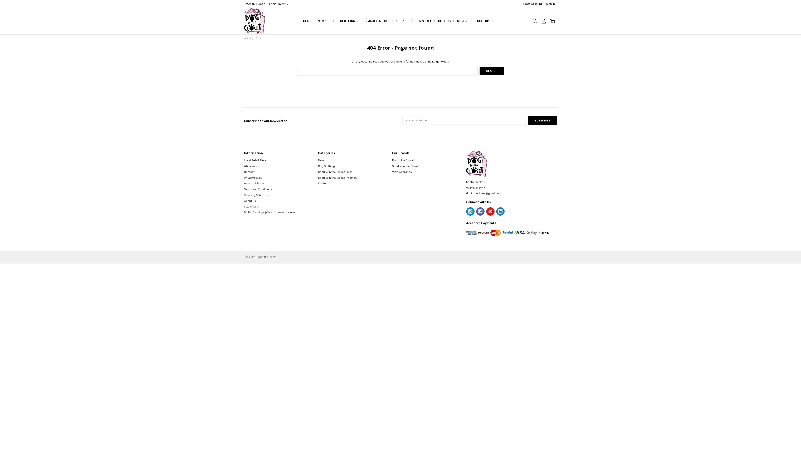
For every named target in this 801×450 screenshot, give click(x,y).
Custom (483, 21)
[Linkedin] (500, 211)
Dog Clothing (344, 21)
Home (307, 21)
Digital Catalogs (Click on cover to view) (269, 212)
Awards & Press (254, 183)
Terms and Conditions (258, 189)
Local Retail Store (255, 160)
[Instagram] (470, 211)
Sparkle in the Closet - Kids (387, 21)
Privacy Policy (253, 177)
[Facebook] (480, 211)
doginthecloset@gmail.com (483, 193)
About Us (250, 200)
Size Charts (251, 206)
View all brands (402, 172)
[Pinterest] (490, 211)
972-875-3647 (255, 3)
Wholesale (250, 166)
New (321, 21)
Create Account (531, 3)
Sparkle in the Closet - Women (443, 21)
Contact (249, 172)
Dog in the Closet (403, 160)
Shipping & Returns (256, 195)
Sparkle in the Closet (405, 166)
